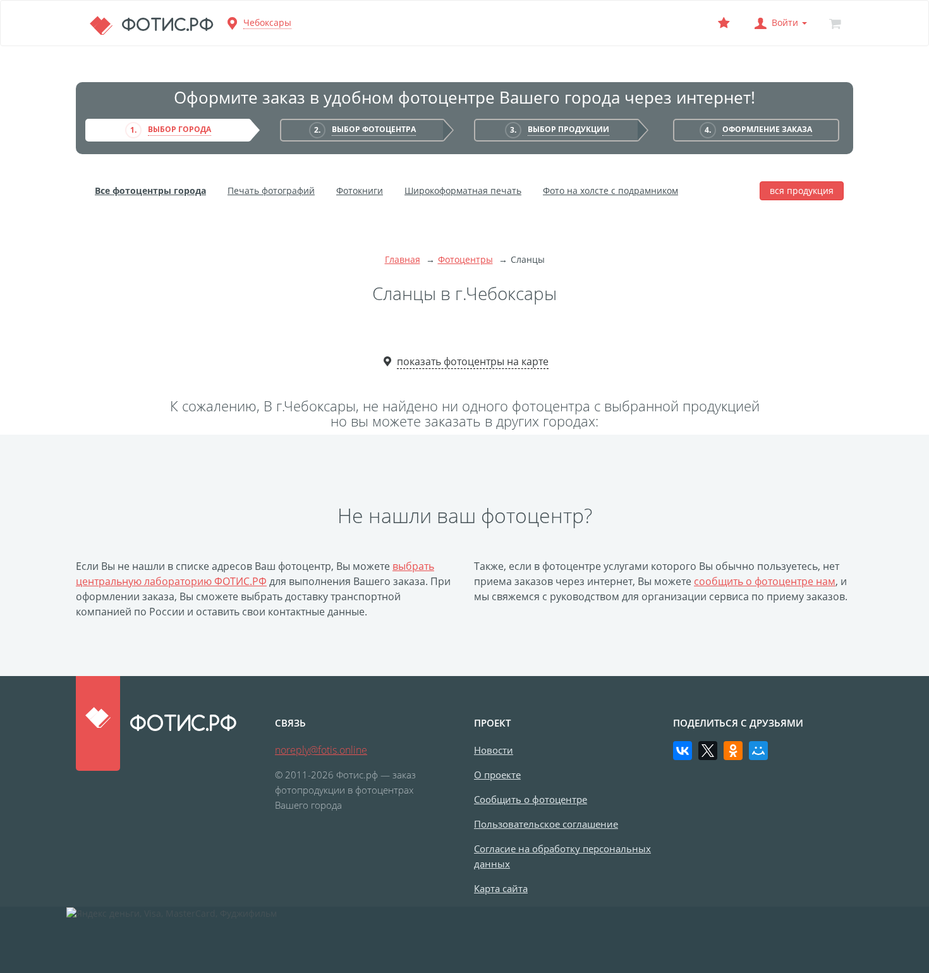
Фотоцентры (465, 259)
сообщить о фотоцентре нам (764, 581)
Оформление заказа (767, 129)
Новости (493, 750)
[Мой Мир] (758, 750)
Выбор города (179, 129)
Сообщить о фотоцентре (530, 799)
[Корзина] (835, 23)
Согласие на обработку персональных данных (562, 856)
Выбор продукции (568, 129)
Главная (402, 259)
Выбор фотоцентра (374, 129)
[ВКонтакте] (682, 750)
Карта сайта (501, 888)
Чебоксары (267, 22)
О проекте (497, 774)
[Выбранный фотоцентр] (723, 23)
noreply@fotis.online (321, 750)
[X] (707, 750)
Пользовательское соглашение (546, 824)
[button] (779, 23)
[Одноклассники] (733, 750)
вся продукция (802, 190)
